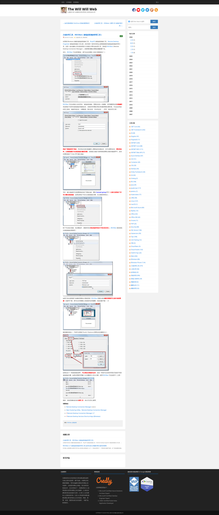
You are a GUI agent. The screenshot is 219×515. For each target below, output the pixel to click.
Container (135, 162)
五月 (131, 43)
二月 (131, 49)
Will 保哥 (109, 513)
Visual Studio (137, 250)
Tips (134, 237)
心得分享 (135, 269)
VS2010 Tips (136, 253)
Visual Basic (135, 246)
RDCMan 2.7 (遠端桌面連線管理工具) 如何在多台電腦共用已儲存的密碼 (85, 446)
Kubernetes (136, 194)
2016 (130, 85)
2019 (130, 76)
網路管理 (135, 288)
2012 (130, 98)
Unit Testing (136, 240)
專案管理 (134, 282)
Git (133, 175)
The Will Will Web (82, 9)
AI (133, 133)
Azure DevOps (137, 156)
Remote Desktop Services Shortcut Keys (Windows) (83, 416)
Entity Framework (138, 172)
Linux (134, 201)
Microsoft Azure (137, 207)
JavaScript (136, 188)
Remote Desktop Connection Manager (78, 407)
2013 (130, 95)
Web (134, 256)
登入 (157, 2)
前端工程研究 (136, 279)
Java (133, 185)
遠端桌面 (74, 422)
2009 (130, 108)
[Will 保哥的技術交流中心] (134, 10)
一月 (131, 53)
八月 (131, 40)
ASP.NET (135, 143)
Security (135, 227)
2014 (130, 92)
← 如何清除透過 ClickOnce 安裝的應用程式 (76, 23)
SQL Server (136, 230)
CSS (133, 165)
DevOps (135, 169)
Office (134, 214)
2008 (130, 111)
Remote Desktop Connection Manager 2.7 (80, 413)
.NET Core (135, 127)
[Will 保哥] (138, 10)
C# (133, 159)
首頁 (63, 2)
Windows (135, 259)
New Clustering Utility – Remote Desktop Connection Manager (86, 410)
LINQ (134, 198)
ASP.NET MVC (137, 149)
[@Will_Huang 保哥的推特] (143, 10)
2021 (130, 69)
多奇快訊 (134, 272)
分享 (121, 36)
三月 (131, 46)
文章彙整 (69, 2)
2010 (130, 105)
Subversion (136, 233)
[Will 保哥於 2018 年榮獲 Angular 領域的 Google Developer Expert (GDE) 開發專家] (147, 484)
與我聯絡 (76, 2)
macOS (134, 204)
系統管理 (85, 37)
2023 (130, 63)
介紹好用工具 (79, 37)
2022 (130, 66)
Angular (135, 136)
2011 (130, 101)
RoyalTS (92, 41)
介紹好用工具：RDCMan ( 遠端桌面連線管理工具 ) (82, 35)
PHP (133, 224)
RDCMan (110, 46)
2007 (130, 114)
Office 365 (135, 217)
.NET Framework (138, 130)
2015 (130, 88)
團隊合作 (135, 285)
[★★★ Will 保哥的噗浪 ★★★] (152, 10)
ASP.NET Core (136, 146)
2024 (130, 59)
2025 (130, 56)
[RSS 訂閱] (156, 10)
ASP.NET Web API (138, 152)
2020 (130, 72)
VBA (133, 243)
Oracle (134, 220)
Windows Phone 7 (138, 262)
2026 (132, 45)
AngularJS (135, 140)
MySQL (134, 211)
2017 (130, 82)
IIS (133, 182)
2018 (130, 79)
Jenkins (134, 191)
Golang (134, 178)
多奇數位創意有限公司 (118, 513)
